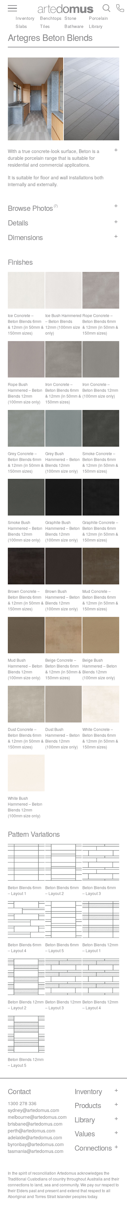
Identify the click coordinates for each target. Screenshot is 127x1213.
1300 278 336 (22, 1103)
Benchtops (51, 18)
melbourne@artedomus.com (37, 1117)
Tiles (45, 26)
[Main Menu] (23, 9)
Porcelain (98, 18)
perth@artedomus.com (31, 1130)
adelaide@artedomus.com (35, 1137)
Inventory (25, 18)
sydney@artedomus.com (33, 1110)
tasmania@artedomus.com (36, 1151)
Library (96, 26)
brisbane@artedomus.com (35, 1123)
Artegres (24, 37)
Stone (70, 18)
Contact (19, 1091)
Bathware (73, 26)
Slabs (21, 26)
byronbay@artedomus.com (36, 1144)
